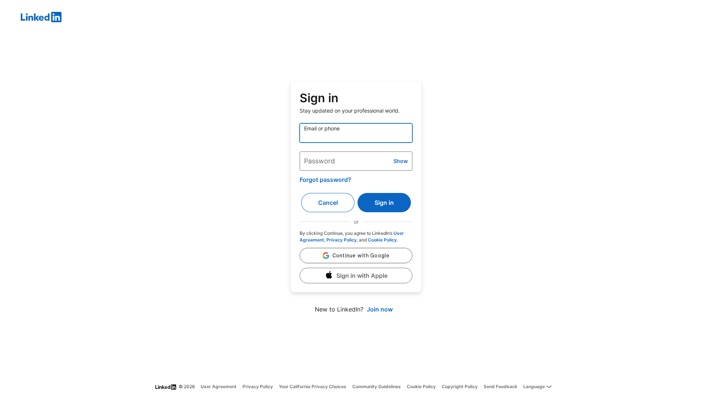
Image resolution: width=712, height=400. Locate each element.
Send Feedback (500, 386)
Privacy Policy (341, 240)
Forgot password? (325, 179)
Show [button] (400, 161)
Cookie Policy (382, 240)
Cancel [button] (328, 202)
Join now (380, 309)
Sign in (384, 202)
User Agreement (219, 386)
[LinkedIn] (366, 18)
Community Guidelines (376, 386)
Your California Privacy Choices (312, 386)
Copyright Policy (460, 386)
